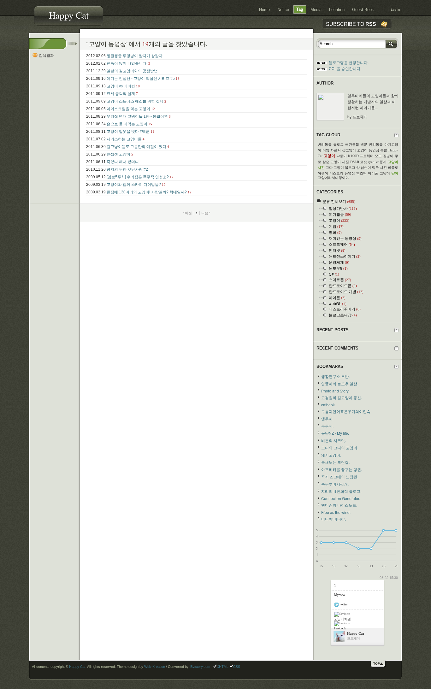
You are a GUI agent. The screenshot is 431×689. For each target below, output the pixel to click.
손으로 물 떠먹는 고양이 (127, 124)
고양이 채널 (342, 619)
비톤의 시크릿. (333, 440)
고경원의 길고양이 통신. (341, 397)
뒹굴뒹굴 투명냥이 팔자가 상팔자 (134, 56)
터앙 (325, 150)
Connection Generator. (340, 498)
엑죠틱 (361, 173)
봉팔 (383, 150)
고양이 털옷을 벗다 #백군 (128, 131)
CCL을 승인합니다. (345, 68)
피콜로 (393, 167)
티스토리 (336, 173)
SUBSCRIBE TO (351, 24)
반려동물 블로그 (331, 144)
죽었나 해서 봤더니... (124, 162)
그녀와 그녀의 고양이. (339, 447)
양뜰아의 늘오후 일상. (339, 383)
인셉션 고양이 (118, 154)
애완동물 (352, 144)
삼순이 (366, 167)
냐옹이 (341, 156)
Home (264, 10)
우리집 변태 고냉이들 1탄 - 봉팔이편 (137, 116)
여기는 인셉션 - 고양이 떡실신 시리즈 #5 (141, 78)
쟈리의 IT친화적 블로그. (341, 491)
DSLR (354, 162)
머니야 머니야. (333, 518)
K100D (353, 156)
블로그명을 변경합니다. (349, 62)
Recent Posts (332, 329)
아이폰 (373, 173)
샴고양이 (349, 150)
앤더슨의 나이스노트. (339, 505)
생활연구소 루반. (335, 376)
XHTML (222, 666)
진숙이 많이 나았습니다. (127, 63)
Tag (299, 9)
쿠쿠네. (327, 425)
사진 (383, 167)
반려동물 (376, 144)
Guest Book (363, 10)
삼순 (325, 162)
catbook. (328, 404)
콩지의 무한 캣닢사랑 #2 (127, 169)
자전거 (335, 150)
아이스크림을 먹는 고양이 (128, 109)
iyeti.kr (373, 162)
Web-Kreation (154, 666)
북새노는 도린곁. (335, 462)
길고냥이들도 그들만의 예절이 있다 (136, 146)
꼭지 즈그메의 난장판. (339, 476)
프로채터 (367, 156)
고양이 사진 (339, 162)
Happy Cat (69, 15)
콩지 (383, 162)
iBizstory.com (200, 666)
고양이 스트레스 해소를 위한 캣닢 (135, 101)
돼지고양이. (331, 454)
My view (339, 595)
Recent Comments (337, 348)
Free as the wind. (336, 512)
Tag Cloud (328, 134)
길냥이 (388, 156)
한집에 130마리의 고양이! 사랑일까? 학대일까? (147, 192)
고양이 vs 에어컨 (121, 86)
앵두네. (327, 418)
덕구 (375, 167)
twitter (343, 604)
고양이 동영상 (368, 150)
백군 (363, 144)
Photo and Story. (335, 390)
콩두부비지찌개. (335, 483)
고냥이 (385, 173)
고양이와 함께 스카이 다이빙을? (134, 184)
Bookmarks (329, 366)
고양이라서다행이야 (333, 178)
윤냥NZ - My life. (335, 433)
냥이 (394, 173)
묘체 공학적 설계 (121, 93)
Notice (283, 10)
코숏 (363, 162)
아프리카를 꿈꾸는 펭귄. (341, 469)
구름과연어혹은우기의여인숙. (346, 411)
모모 (378, 156)
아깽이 (323, 173)
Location (337, 10)
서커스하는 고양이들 (124, 139)
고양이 (329, 156)
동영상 (350, 173)
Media (316, 10)
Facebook (340, 628)
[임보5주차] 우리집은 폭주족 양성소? (138, 177)
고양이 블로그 (344, 167)
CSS (236, 666)
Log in (395, 9)
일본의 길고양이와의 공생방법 (132, 71)
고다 (329, 167)
